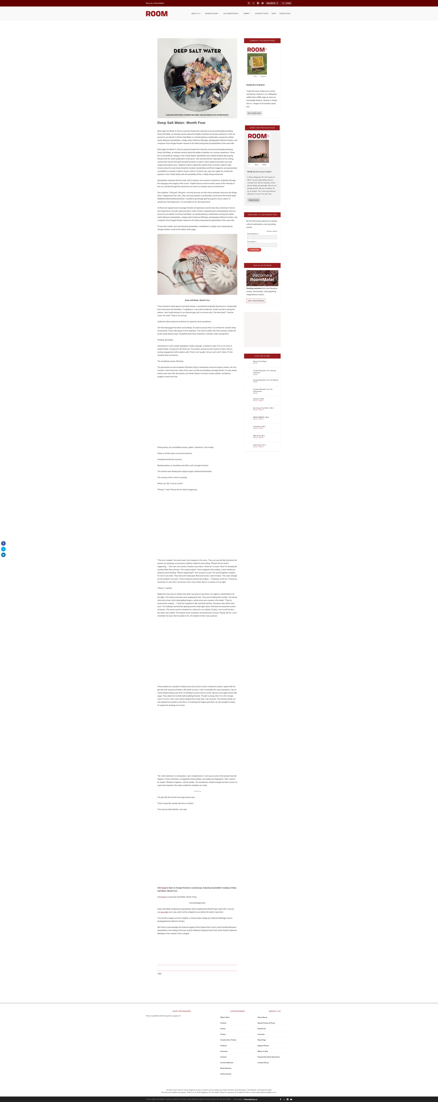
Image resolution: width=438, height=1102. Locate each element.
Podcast (223, 1046)
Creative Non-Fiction (228, 1040)
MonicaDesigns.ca (250, 1099)
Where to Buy (263, 1051)
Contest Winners (226, 1063)
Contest (223, 1057)
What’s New (224, 1017)
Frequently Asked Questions (269, 1057)
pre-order (164, 912)
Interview (223, 1051)
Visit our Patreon (256, 301)
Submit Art (262, 1028)
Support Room (261, 13)
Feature (223, 1023)
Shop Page (262, 1040)
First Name (252, 242)
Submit (246, 13)
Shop (274, 13)
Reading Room (211, 13)
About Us (195, 13)
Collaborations (230, 13)
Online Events (225, 1074)
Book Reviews (225, 1068)
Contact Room (263, 1063)
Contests (261, 1034)
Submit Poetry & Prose (266, 1023)
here (164, 888)
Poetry (222, 1028)
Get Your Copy (254, 113)
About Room (262, 1017)
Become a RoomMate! (155, 3)
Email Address (253, 234)
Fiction (223, 1034)
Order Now (254, 200)
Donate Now (284, 13)
